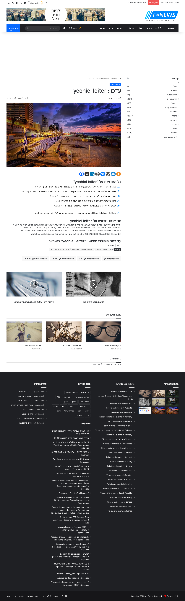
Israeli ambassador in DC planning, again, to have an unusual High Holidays (70, 213)
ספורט (119, 28)
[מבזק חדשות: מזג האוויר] (24, 331)
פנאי (111, 28)
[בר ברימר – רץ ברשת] (145, 401)
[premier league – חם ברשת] (172, 410)
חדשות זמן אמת (170, 107)
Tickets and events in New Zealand (117, 439)
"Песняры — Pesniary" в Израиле (74, 493)
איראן (74, 402)
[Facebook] (81, 174)
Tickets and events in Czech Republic (116, 493)
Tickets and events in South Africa (117, 444)
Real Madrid (84, 402)
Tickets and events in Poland (120, 470)
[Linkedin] (92, 174)
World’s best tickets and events (119, 421)
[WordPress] (108, 174)
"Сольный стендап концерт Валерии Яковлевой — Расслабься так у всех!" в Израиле (70, 547)
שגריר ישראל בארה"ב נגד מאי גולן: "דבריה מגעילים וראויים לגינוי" (86, 196)
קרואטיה (79, 415)
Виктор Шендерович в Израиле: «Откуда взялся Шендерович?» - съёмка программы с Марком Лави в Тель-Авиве (70, 510)
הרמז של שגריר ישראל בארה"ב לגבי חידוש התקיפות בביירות (88, 201)
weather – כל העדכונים (72, 345)
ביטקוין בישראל (169, 137)
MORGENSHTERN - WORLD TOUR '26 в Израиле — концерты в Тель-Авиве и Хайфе (71, 567)
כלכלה (160, 28)
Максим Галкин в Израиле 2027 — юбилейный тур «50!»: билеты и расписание (73, 530)
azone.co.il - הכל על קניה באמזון (31, 400)
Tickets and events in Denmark (119, 457)
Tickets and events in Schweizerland (116, 448)
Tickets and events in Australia (119, 408)
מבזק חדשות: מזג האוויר (33, 345)
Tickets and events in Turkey (120, 497)
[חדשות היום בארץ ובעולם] (161, 15)
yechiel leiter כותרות (34, 258)
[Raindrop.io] (113, 174)
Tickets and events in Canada (119, 502)
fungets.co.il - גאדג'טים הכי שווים (31, 396)
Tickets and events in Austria (119, 453)
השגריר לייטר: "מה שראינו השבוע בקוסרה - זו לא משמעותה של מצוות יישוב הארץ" (79, 187)
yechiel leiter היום (88, 258)
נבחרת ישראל (69, 411)
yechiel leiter (111, 258)
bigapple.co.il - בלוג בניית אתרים (31, 391)
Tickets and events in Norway (119, 466)
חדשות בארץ (172, 95)
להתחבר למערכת (112, 364)
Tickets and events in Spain (120, 506)
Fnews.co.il (171, 596)
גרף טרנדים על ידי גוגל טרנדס (59, 249)
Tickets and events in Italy (121, 461)
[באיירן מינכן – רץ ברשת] (145, 410)
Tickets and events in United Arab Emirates (113, 430)
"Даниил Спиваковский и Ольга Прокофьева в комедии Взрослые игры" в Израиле (70, 557)
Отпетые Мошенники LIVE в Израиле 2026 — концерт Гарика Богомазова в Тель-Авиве (71, 500)
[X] (87, 174)
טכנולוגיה (130, 28)
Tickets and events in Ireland (120, 403)
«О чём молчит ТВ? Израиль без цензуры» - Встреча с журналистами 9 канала (71, 520)
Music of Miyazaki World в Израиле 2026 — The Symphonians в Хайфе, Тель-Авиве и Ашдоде (70, 445)
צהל (87, 415)
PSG (58, 397)
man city (67, 397)
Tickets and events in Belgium (119, 484)
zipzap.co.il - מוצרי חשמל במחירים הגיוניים (27, 405)
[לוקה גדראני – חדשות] (172, 393)
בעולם (140, 28)
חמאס (64, 406)
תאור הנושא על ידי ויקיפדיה (104, 249)
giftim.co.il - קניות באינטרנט (33, 414)
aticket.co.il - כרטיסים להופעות (32, 423)
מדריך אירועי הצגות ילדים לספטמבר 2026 (71, 438)
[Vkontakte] (102, 174)
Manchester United (81, 397)
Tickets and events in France (120, 511)
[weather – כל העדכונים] (64, 331)
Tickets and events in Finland (119, 479)
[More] (118, 174)
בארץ (149, 28)
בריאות (102, 28)
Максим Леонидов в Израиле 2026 (73, 574)
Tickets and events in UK (121, 391)
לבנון (79, 411)
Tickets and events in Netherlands (117, 488)
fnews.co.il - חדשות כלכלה (33, 409)
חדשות (172, 28)
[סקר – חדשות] (172, 401)
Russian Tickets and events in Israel (117, 426)
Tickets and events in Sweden (119, 475)
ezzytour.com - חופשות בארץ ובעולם (29, 418)
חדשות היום (110, 78)
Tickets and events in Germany (119, 435)
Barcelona (85, 392)
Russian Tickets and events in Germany (115, 417)
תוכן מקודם (86, 423)
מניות (172, 120)
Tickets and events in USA (121, 412)
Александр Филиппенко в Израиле (73, 578)
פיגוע (59, 411)
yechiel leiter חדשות (62, 258)
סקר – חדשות (141, 3)
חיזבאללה (73, 406)
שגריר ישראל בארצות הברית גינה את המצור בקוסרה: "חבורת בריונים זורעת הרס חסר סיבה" (74, 191)
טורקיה (55, 406)
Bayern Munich (71, 392)
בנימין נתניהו (84, 406)
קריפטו (174, 133)
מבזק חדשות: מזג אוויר (112, 345)
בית (118, 78)
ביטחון (66, 402)
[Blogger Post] (97, 174)
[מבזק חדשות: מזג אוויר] (103, 331)
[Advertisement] (92, 54)
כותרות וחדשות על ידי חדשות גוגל (82, 249)
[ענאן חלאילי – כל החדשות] (158, 410)
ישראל (87, 411)
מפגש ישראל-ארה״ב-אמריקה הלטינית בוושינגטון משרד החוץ (88, 206)
